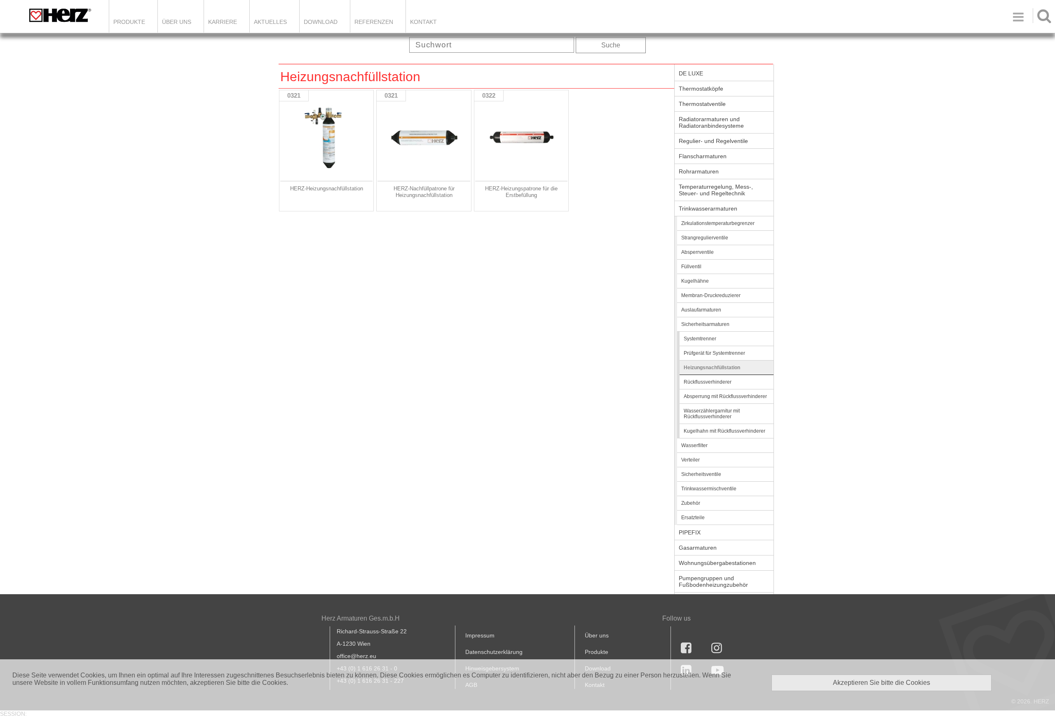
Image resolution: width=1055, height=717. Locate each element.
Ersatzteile (693, 517)
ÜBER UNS (176, 22)
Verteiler (690, 460)
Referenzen (373, 22)
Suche (610, 45)
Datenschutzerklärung (494, 652)
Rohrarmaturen (699, 171)
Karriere (222, 22)
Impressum (480, 635)
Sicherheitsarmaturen (705, 324)
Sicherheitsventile (701, 474)
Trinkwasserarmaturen (708, 208)
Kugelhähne (695, 281)
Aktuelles (270, 22)
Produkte (129, 22)
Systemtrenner (700, 339)
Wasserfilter (694, 445)
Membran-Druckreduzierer (711, 295)
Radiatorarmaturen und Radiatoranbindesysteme (711, 122)
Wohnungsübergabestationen (717, 563)
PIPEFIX (690, 532)
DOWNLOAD (321, 22)
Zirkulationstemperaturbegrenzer (718, 223)
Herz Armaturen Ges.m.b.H (360, 618)
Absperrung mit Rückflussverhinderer (725, 396)
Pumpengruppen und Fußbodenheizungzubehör (713, 581)
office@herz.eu (356, 656)
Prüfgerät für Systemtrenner (714, 353)
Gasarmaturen (698, 547)
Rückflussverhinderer (707, 382)
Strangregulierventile (704, 238)
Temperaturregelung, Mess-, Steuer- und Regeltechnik (716, 190)
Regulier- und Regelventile (713, 141)
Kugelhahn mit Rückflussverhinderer (724, 431)
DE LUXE (691, 73)
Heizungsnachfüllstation (712, 367)
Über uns (597, 635)
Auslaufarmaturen (701, 310)
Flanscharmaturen (703, 156)
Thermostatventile (702, 104)
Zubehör (690, 503)
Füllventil (691, 266)
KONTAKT (423, 22)
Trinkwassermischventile (708, 489)
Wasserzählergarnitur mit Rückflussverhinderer (712, 413)
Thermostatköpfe (701, 88)
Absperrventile (697, 252)
